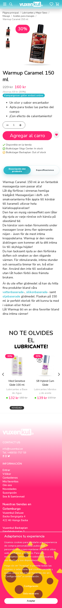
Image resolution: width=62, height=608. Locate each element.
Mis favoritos (10, 481)
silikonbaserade (36, 292)
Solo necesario (31, 593)
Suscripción (10, 492)
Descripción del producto (17, 170)
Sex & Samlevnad (13, 496)
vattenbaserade (13, 292)
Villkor (7, 474)
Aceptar (31, 600)
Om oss (7, 485)
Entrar (6, 470)
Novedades (10, 489)
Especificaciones (45, 170)
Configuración (31, 586)
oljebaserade (11, 296)
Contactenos (10, 477)
